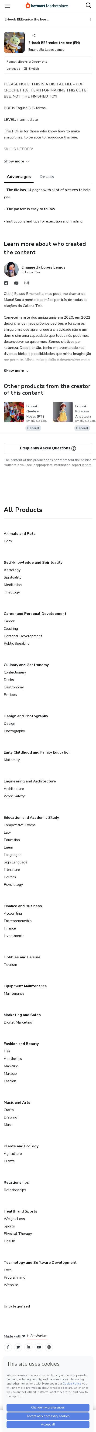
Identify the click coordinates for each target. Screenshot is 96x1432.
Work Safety (14, 796)
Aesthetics (13, 1058)
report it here (82, 465)
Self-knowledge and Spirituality (33, 562)
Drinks (9, 679)
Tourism (10, 964)
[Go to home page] (47, 6)
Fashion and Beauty (21, 1043)
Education (12, 839)
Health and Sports (20, 1211)
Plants (9, 1161)
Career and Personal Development (35, 613)
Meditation (13, 584)
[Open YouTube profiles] (38, 1347)
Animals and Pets (20, 533)
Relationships (16, 1182)
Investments (14, 935)
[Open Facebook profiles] (8, 1347)
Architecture (14, 788)
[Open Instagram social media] (26, 284)
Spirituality (12, 577)
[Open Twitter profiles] (18, 1347)
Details (47, 176)
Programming (14, 1277)
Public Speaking (17, 643)
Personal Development (23, 636)
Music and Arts (17, 1102)
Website (11, 1284)
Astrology (12, 570)
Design (9, 723)
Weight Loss (14, 1218)
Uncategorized (17, 1306)
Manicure (11, 1066)
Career (9, 621)
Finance (10, 928)
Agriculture (13, 1153)
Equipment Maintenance (25, 986)
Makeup (10, 1073)
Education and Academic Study (31, 817)
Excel (8, 1270)
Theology (12, 592)
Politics (10, 877)
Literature (12, 869)
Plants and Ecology (21, 1146)
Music (8, 1124)
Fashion (10, 1081)
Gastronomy (14, 687)
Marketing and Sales (22, 1015)
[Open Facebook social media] (6, 284)
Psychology (13, 884)
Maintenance (14, 993)
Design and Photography (26, 716)
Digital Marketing (18, 1022)
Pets (8, 541)
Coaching (11, 628)
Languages (12, 854)
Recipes (10, 694)
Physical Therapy (18, 1233)
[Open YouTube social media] (16, 284)
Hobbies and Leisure (22, 957)
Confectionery (15, 672)
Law (7, 832)
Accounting (13, 913)
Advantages (19, 176)
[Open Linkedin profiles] (28, 1347)
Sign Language (15, 862)
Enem (8, 847)
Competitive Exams (20, 825)
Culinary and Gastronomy (26, 664)
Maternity (12, 759)
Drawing (10, 1117)
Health (9, 1241)
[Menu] (7, 6)
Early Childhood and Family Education (37, 752)
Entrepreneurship (18, 920)
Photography (14, 731)
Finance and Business (23, 906)
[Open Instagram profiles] (49, 1347)
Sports (9, 1226)
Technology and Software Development (40, 1262)
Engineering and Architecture (30, 781)
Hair (7, 1051)
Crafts (9, 1109)
